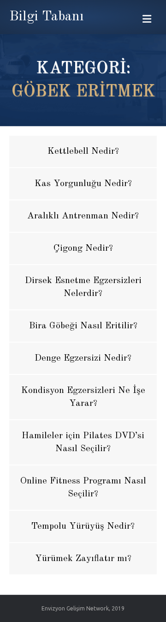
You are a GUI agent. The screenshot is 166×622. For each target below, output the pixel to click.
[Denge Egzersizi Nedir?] (83, 358)
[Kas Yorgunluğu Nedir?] (83, 183)
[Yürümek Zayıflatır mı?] (83, 558)
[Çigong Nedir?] (83, 248)
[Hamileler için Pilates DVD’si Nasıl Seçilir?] (83, 442)
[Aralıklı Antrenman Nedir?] (83, 216)
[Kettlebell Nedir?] (83, 151)
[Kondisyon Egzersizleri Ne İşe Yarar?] (83, 397)
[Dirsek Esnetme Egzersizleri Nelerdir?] (83, 287)
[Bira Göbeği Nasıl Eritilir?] (83, 326)
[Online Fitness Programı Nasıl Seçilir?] (83, 487)
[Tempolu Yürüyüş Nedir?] (83, 526)
